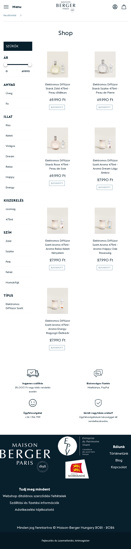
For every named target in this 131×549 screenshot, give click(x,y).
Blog (118, 460)
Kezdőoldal (9, 15)
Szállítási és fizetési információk (34, 503)
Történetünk (118, 453)
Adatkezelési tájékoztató (34, 509)
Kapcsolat (119, 467)
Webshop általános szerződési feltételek (34, 496)
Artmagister (82, 540)
